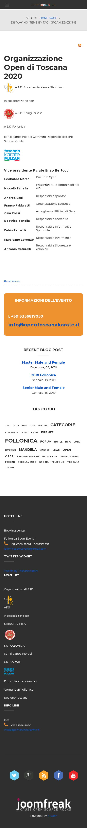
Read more (12, 281)
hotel (58, 442)
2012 (8, 425)
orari (9, 456)
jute (77, 442)
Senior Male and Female (43, 388)
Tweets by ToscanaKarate (21, 570)
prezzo (10, 462)
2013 (16, 425)
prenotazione (69, 456)
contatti (11, 432)
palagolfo (49, 456)
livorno (10, 450)
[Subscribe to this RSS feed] (79, 45)
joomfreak (43, 804)
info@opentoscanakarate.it (44, 325)
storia (44, 462)
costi (24, 432)
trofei (9, 467)
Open (67, 449)
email (34, 432)
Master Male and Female (43, 362)
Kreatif (52, 815)
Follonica (21, 441)
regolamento (27, 462)
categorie (62, 424)
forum (45, 441)
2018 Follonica (43, 375)
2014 (24, 425)
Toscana (73, 462)
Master (45, 450)
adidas (43, 425)
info (68, 442)
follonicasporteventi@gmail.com (25, 548)
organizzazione (28, 456)
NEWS (56, 450)
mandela (28, 450)
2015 (32, 425)
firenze (47, 432)
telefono (57, 462)
